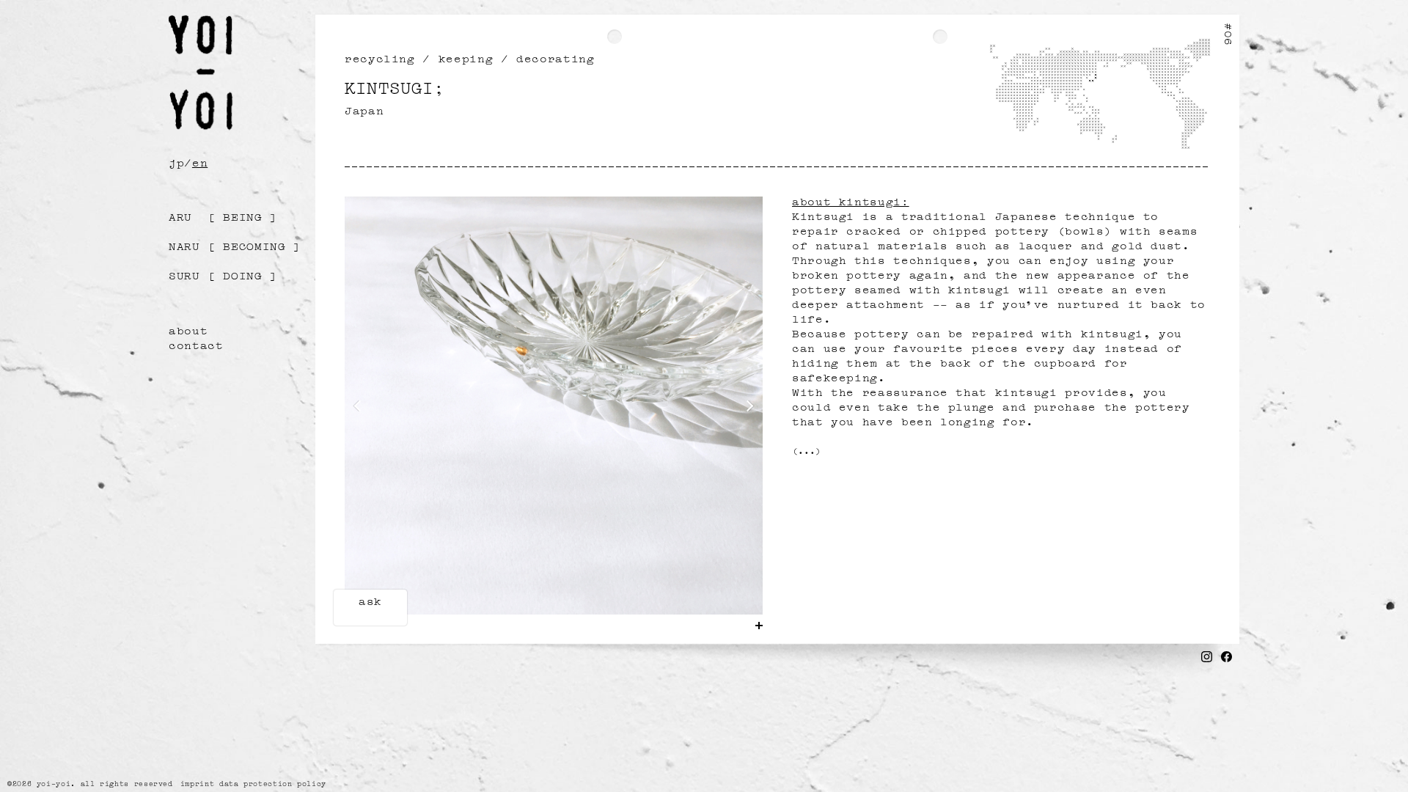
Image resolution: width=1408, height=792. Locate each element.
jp (176, 161)
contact (196, 344)
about (188, 329)
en (200, 161)
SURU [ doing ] (223, 274)
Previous (360, 406)
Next (748, 406)
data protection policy (272, 783)
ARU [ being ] (223, 215)
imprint (197, 783)
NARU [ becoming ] (235, 245)
